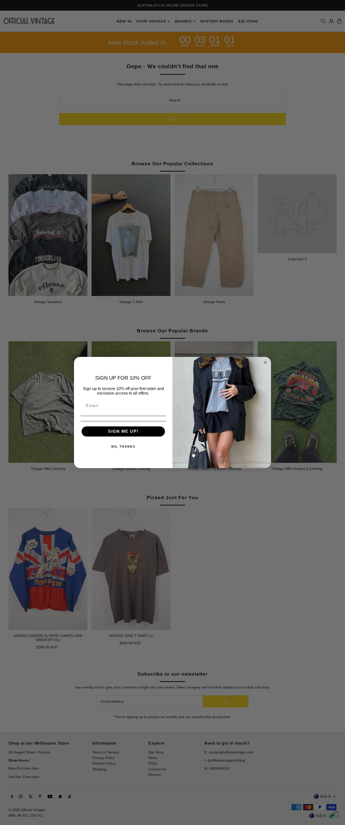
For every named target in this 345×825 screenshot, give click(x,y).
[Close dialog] (265, 362)
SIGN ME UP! (123, 431)
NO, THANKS (123, 446)
